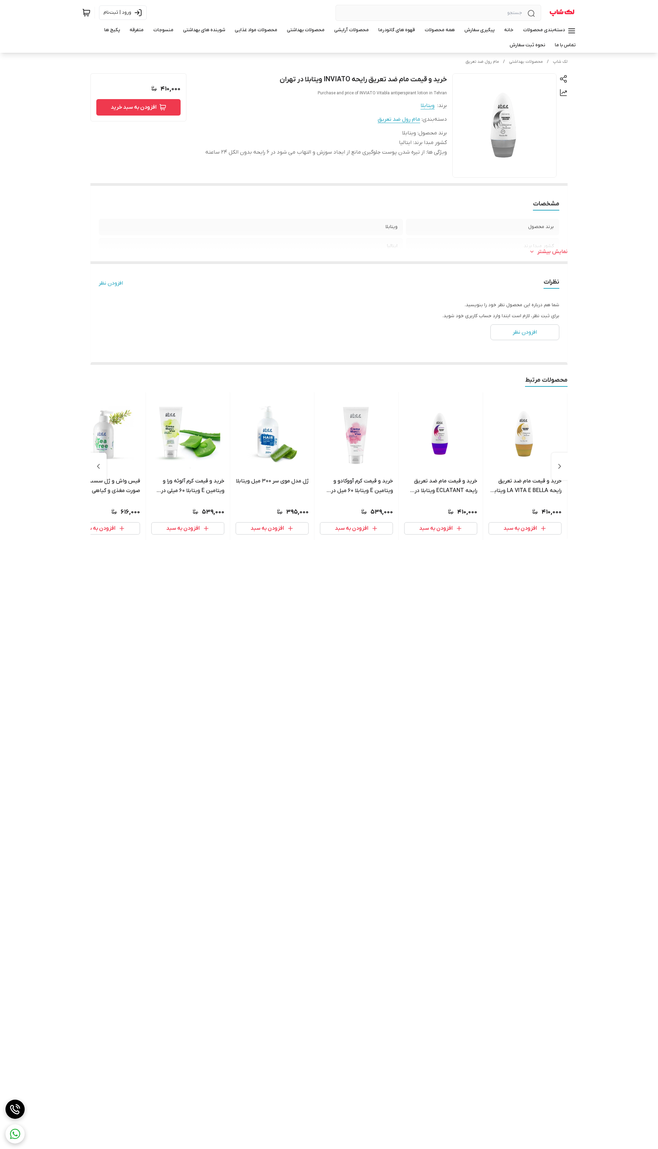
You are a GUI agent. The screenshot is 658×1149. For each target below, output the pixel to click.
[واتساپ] (15, 1134)
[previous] (559, 466)
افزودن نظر (111, 283)
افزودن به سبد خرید (134, 107)
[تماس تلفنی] (15, 1109)
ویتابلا (428, 105)
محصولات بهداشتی (526, 61)
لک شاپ (560, 61)
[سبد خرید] (86, 13)
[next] (98, 466)
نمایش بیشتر (552, 251)
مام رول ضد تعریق (482, 61)
